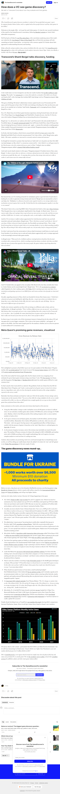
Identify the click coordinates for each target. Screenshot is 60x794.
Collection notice (43, 783)
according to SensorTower (24, 524)
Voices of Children (13, 492)
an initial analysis (14, 370)
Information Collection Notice (29, 766)
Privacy (32, 783)
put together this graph (34, 602)
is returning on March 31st (21, 594)
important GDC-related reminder (16, 581)
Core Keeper (15, 40)
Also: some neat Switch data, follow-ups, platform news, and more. (19, 728)
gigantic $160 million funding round (28, 147)
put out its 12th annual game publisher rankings (31, 552)
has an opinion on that (34, 572)
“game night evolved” (47, 538)
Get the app (38, 787)
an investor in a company (49, 287)
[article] (30, 729)
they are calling (36, 538)
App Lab (6, 427)
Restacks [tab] (11, 702)
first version (46, 378)
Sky (53, 127)
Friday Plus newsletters (12, 444)
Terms (36, 783)
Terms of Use (38, 765)
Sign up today (21, 52)
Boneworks (19, 129)
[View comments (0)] (8, 18)
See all (4, 755)
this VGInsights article (33, 561)
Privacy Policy (42, 766)
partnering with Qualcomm (36, 597)
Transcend (33, 107)
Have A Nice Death (26, 40)
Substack (22, 790)
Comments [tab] (5, 702)
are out (38, 590)
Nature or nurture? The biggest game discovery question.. (20, 726)
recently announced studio (21, 123)
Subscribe (49, 2)
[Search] (57, 721)
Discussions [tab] (13, 722)
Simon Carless (4, 13)
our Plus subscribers (23, 38)
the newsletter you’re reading (36, 657)
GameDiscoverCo (10, 655)
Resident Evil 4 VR (28, 380)
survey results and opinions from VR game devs (18, 372)
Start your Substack (26, 787)
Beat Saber (18, 380)
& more (15, 52)
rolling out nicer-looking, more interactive (17, 536)
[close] (45, 737)
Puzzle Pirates (20, 115)
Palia (30, 289)
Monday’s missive (40, 32)
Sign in (56, 2)
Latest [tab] (7, 722)
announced (19, 95)
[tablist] (8, 702)
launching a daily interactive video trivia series (30, 533)
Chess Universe (53, 209)
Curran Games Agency (41, 370)
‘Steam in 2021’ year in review (19, 500)
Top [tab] (3, 722)
